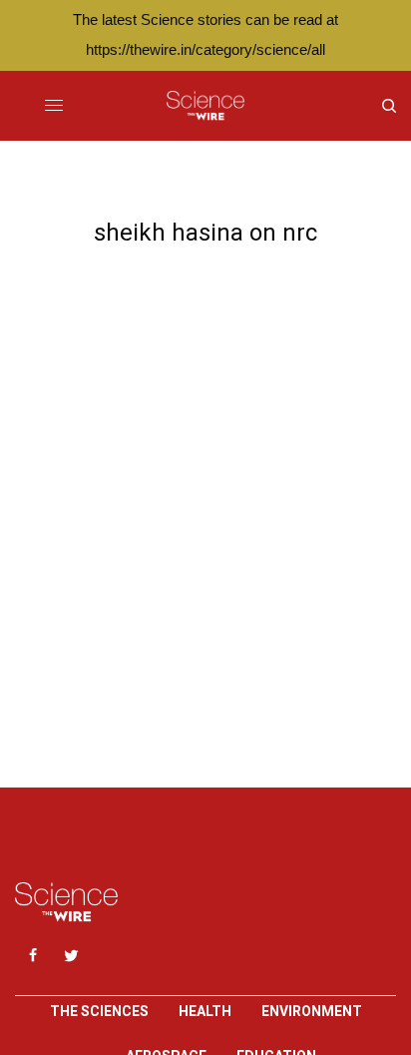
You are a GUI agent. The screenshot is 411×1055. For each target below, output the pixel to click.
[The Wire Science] (205, 106)
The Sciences (99, 1011)
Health (205, 1011)
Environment (311, 1011)
